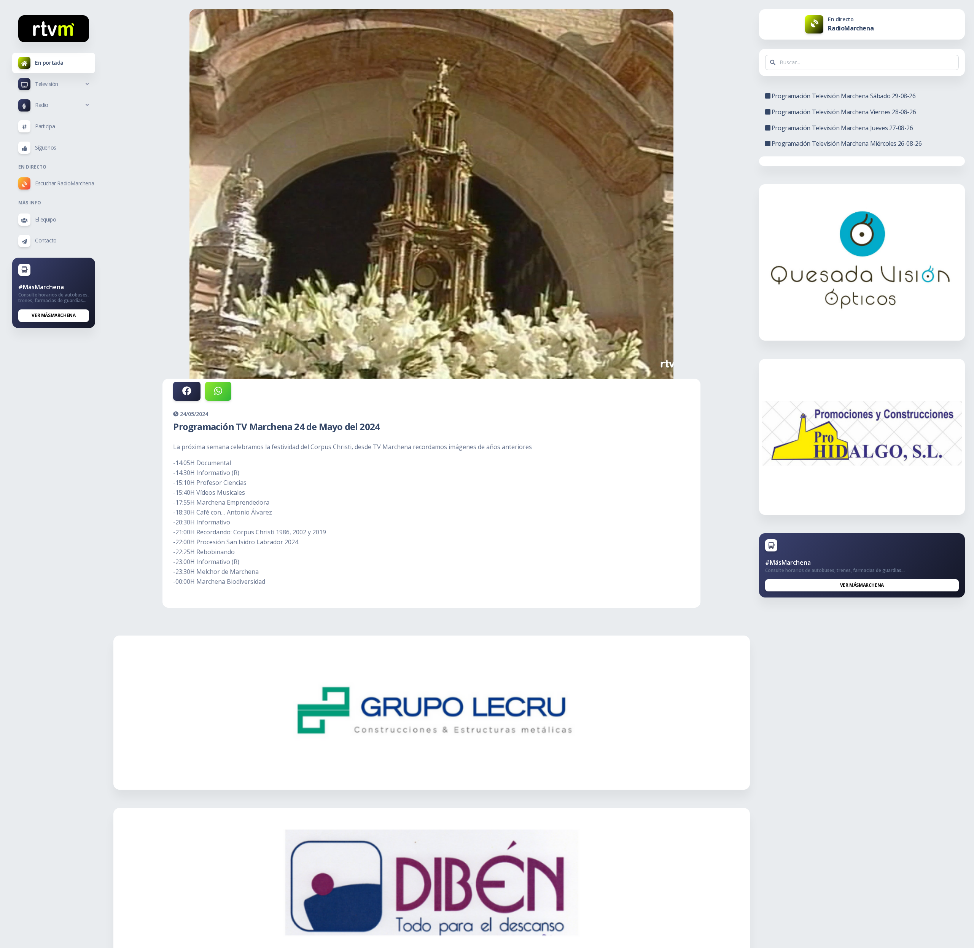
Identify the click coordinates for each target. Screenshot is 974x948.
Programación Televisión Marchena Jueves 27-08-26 (841, 128)
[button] (53, 84)
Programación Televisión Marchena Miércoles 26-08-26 (845, 143)
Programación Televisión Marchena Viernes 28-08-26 (843, 112)
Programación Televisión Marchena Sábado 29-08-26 (842, 96)
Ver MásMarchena (53, 315)
